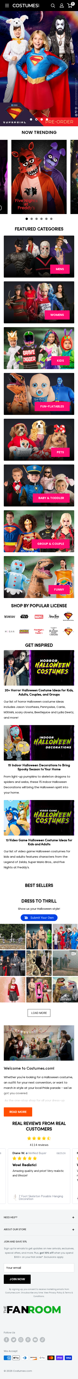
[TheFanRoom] (32, 1309)
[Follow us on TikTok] (42, 1339)
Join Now (17, 1279)
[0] (69, 5)
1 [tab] (27, 219)
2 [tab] (32, 219)
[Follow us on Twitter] (13, 1339)
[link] (39, 1198)
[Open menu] (7, 5)
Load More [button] (39, 1012)
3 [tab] (37, 219)
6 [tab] (52, 219)
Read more (18, 1112)
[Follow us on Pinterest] (28, 1339)
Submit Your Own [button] (42, 917)
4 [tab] (42, 219)
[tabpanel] (39, 177)
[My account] (62, 5)
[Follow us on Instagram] (20, 1339)
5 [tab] (47, 219)
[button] (12, 936)
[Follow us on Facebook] (6, 1339)
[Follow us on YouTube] (35, 1339)
